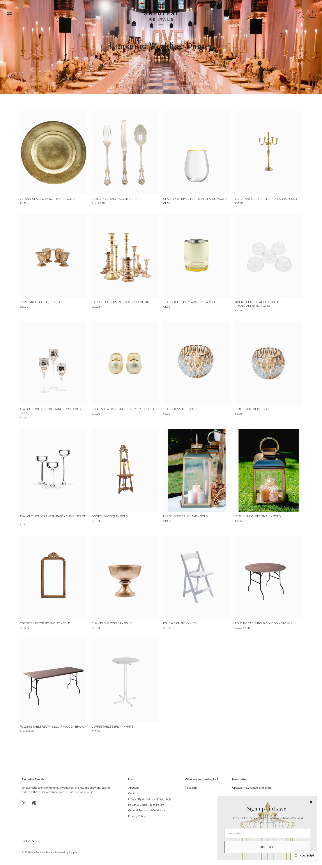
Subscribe (267, 847)
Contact (133, 793)
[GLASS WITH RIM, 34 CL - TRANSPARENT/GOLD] (197, 153)
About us (133, 788)
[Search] (301, 15)
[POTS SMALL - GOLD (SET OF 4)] (53, 256)
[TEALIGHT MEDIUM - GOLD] (269, 363)
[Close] (311, 802)
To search (191, 788)
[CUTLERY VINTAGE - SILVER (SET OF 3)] (125, 153)
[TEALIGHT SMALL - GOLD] (197, 363)
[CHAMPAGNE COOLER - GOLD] (125, 577)
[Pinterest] (34, 803)
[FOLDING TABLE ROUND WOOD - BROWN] (269, 577)
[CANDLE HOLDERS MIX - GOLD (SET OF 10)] (125, 256)
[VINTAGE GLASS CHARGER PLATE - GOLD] (53, 153)
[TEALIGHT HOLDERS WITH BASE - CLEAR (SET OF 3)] (53, 470)
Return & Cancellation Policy (146, 805)
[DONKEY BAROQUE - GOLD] (125, 470)
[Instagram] (24, 803)
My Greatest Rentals (42, 852)
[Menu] (9, 14)
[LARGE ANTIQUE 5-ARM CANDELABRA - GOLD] (269, 153)
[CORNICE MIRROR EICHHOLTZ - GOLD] (53, 577)
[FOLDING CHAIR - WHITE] (197, 577)
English (26, 841)
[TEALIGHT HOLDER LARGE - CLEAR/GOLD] (197, 256)
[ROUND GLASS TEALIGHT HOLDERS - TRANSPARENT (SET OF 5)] (269, 256)
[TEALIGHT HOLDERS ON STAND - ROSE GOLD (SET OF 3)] (53, 363)
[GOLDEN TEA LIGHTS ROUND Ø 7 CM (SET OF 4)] (125, 363)
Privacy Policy (137, 816)
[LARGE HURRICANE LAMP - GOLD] (197, 470)
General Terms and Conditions (146, 810)
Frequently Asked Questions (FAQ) (149, 799)
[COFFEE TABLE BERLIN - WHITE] (125, 680)
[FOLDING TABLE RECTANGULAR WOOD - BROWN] (53, 680)
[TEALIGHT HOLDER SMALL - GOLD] (269, 470)
